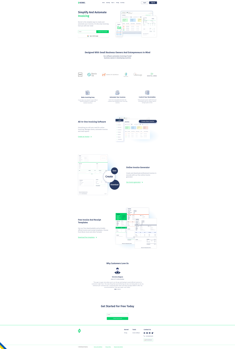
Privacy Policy (108, 346)
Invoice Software (136, 332)
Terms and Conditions (98, 346)
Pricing (117, 2)
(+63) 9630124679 (149, 336)
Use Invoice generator (133, 182)
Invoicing (108, 2)
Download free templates (86, 237)
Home (103, 2)
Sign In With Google (94, 36)
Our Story (122, 2)
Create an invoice (83, 136)
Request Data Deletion (118, 346)
